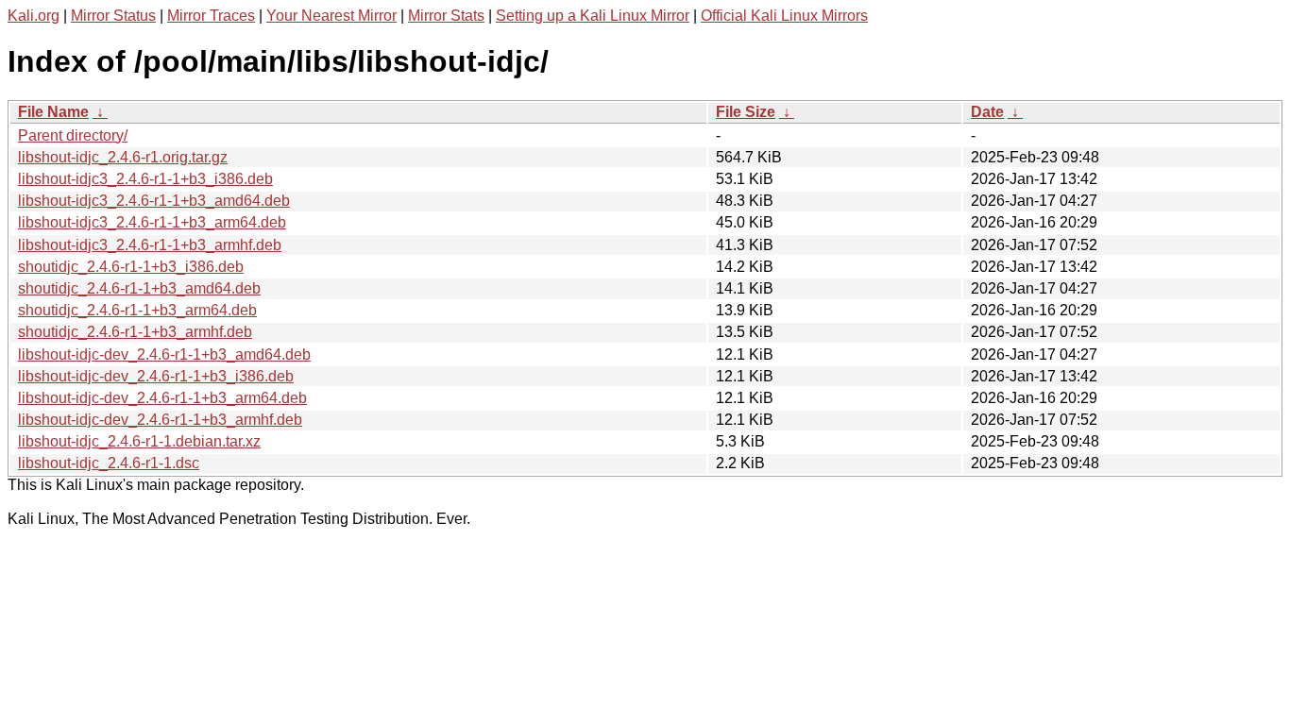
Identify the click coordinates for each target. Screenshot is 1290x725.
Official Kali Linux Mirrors (784, 16)
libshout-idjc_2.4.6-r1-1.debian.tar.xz (139, 441)
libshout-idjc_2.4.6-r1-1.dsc (108, 463)
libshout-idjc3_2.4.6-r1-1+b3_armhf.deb (149, 245)
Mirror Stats (446, 16)
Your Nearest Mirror (331, 16)
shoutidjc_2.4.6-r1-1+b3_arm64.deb (137, 310)
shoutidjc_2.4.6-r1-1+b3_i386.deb (131, 267)
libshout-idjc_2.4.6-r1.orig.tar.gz (123, 157)
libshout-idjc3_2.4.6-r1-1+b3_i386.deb (145, 179)
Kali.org (33, 16)
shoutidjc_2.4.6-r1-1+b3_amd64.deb (139, 288)
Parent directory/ (72, 135)
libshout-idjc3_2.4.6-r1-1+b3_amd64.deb (154, 201)
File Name (53, 112)
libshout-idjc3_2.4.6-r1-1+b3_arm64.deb (152, 222)
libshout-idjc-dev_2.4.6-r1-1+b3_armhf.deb (160, 420)
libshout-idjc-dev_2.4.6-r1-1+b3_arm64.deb (162, 398)
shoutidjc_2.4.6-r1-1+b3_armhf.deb (135, 332)
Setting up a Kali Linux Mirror (592, 16)
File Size (745, 112)
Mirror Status (113, 16)
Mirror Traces (211, 16)
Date (987, 112)
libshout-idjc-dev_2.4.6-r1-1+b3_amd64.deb (164, 354)
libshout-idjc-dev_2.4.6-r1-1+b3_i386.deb (156, 376)
